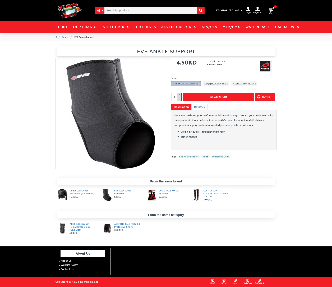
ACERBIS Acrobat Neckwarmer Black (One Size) (80, 226)
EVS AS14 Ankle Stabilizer (122, 192)
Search (65, 37)
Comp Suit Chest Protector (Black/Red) (82, 192)
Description (181, 107)
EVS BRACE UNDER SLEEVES (169, 192)
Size (173, 78)
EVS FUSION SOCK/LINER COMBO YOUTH (215, 193)
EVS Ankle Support (189, 156)
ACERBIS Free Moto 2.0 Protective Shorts (127, 225)
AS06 (205, 156)
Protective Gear (220, 156)
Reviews (199, 107)
